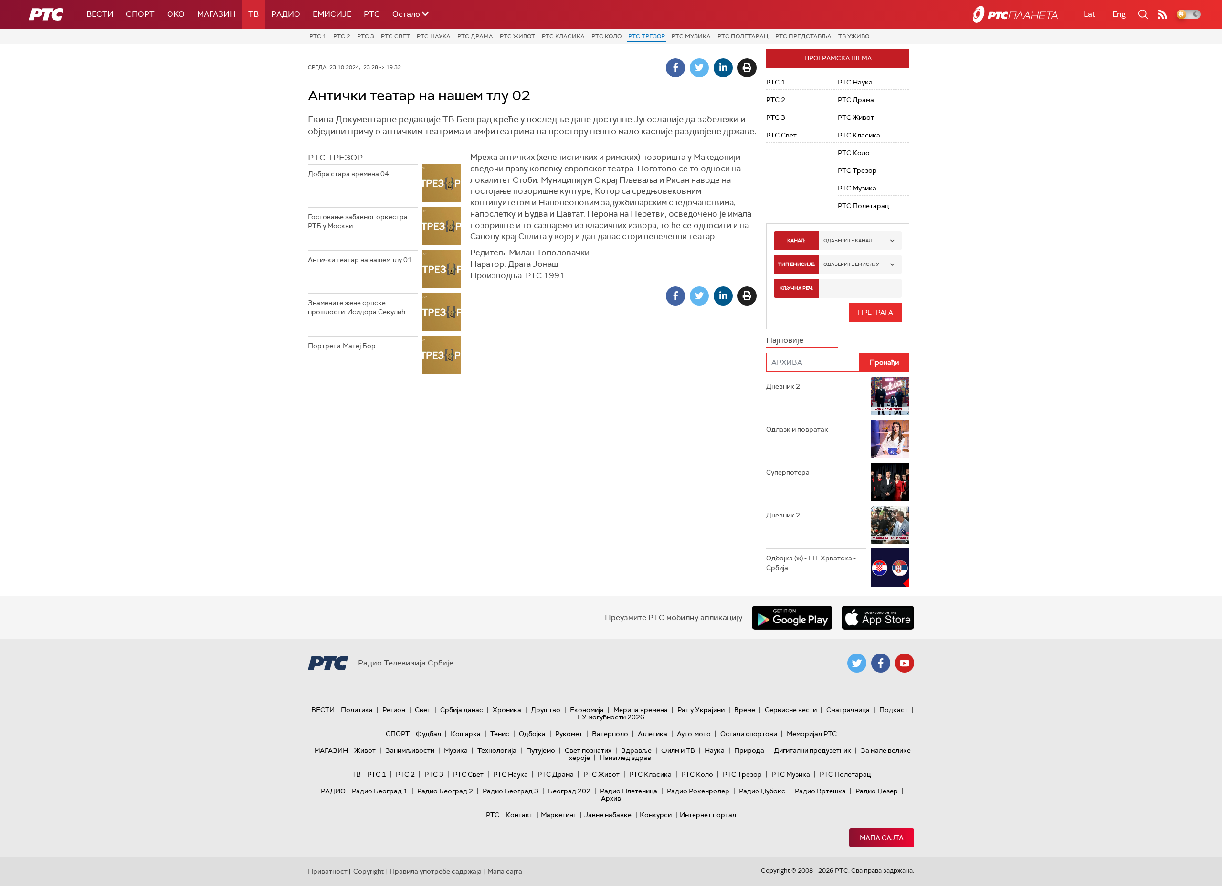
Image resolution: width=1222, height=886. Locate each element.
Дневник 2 (783, 386)
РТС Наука (434, 36)
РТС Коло (606, 36)
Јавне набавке (608, 815)
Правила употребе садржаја (436, 871)
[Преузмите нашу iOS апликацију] (878, 618)
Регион (393, 710)
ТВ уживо (853, 36)
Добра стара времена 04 (348, 173)
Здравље (636, 750)
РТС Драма (475, 36)
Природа (749, 750)
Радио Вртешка (820, 791)
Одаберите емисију (851, 264)
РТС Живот (517, 36)
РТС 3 (365, 36)
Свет (423, 710)
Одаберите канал (847, 240)
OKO (176, 14)
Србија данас (461, 710)
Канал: (796, 240)
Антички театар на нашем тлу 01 (360, 259)
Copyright (368, 871)
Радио (285, 14)
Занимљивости (409, 750)
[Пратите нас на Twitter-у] (856, 663)
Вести (100, 14)
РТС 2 (341, 36)
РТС (372, 14)
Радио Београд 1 (380, 791)
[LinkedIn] (723, 67)
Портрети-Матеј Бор (342, 345)
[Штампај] (747, 67)
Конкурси (656, 815)
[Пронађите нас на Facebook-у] (880, 663)
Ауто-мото (694, 733)
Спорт (140, 14)
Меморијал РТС (812, 733)
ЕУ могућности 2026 (611, 717)
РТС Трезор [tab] (335, 157)
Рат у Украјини (701, 710)
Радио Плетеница (628, 791)
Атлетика (652, 733)
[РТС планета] (1015, 14)
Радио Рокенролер (698, 791)
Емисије (332, 14)
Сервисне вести (791, 710)
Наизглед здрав (625, 757)
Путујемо (540, 750)
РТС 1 (318, 36)
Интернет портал (708, 815)
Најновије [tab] (784, 340)
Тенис (499, 733)
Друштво (545, 710)
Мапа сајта (882, 837)
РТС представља (803, 36)
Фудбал (428, 733)
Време (744, 710)
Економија (587, 710)
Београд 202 (569, 791)
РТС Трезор (646, 36)
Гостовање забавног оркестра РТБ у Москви (358, 221)
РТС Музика (691, 36)
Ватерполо (610, 733)
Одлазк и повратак (797, 429)
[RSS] (1162, 14)
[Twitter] (699, 67)
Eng (1119, 14)
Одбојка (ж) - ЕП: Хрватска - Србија (811, 563)
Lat (1089, 14)
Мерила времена (640, 710)
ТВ (253, 14)
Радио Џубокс (762, 791)
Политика (357, 710)
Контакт (519, 815)
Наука (715, 750)
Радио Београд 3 (510, 791)
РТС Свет (395, 36)
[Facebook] (675, 67)
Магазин (216, 14)
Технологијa (496, 750)
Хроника (507, 710)
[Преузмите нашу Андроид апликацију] (792, 618)
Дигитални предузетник (812, 750)
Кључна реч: (796, 288)
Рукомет (568, 733)
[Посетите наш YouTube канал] (904, 663)
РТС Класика (563, 36)
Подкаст (893, 710)
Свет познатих (588, 750)
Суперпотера (788, 472)
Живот (365, 750)
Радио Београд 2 (445, 791)
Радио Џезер (876, 791)
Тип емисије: (796, 264)
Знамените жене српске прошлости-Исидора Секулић (356, 307)
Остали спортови (748, 733)
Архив (611, 798)
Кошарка (466, 733)
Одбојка (532, 733)
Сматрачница (848, 710)
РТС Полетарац (743, 36)
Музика (456, 750)
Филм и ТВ (678, 750)
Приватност (328, 871)
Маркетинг (558, 815)
